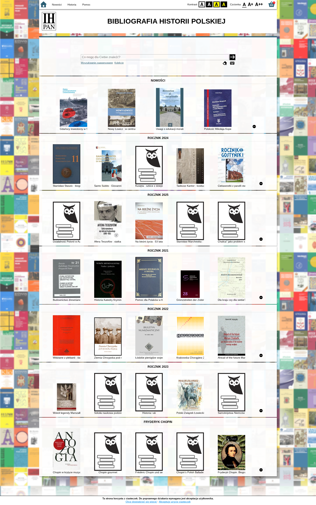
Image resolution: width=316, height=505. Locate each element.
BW (209, 4)
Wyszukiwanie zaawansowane (97, 62)
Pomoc (86, 4)
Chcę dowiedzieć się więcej (141, 501)
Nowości (57, 4)
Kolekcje (119, 62)
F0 (244, 4)
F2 (259, 4)
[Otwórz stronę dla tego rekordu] (74, 107)
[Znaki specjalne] (232, 63)
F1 (250, 4)
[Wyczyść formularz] (225, 63)
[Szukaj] (232, 57)
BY (224, 4)
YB (217, 4)
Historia (71, 4)
